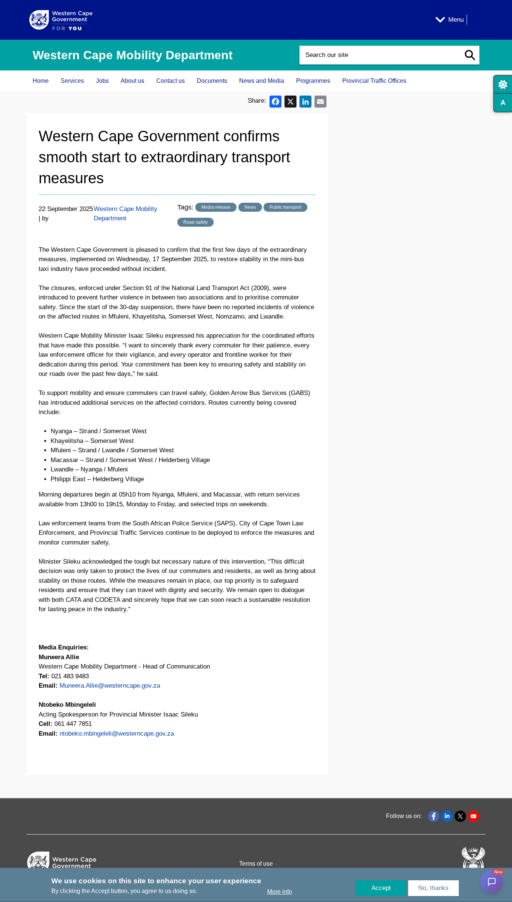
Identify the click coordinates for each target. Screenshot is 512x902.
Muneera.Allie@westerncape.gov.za (110, 685)
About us (132, 81)
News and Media (261, 81)
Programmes (313, 81)
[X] (290, 101)
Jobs (102, 81)
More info (279, 892)
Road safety (195, 222)
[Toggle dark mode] (502, 84)
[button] (470, 55)
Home (41, 81)
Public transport (285, 207)
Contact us (170, 81)
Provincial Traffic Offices (374, 81)
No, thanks (433, 888)
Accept (381, 888)
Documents (212, 81)
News (250, 207)
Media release (216, 207)
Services (72, 81)
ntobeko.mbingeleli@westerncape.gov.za (117, 733)
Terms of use (256, 863)
